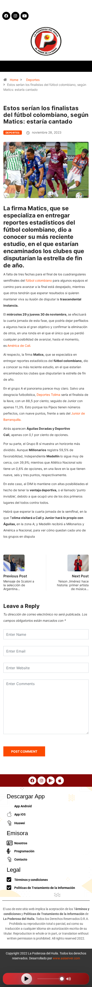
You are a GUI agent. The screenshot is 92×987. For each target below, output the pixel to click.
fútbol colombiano (39, 280)
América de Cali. (19, 345)
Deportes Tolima (48, 394)
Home (14, 80)
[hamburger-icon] (85, 66)
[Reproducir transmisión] (26, 978)
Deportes (33, 80)
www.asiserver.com (66, 958)
